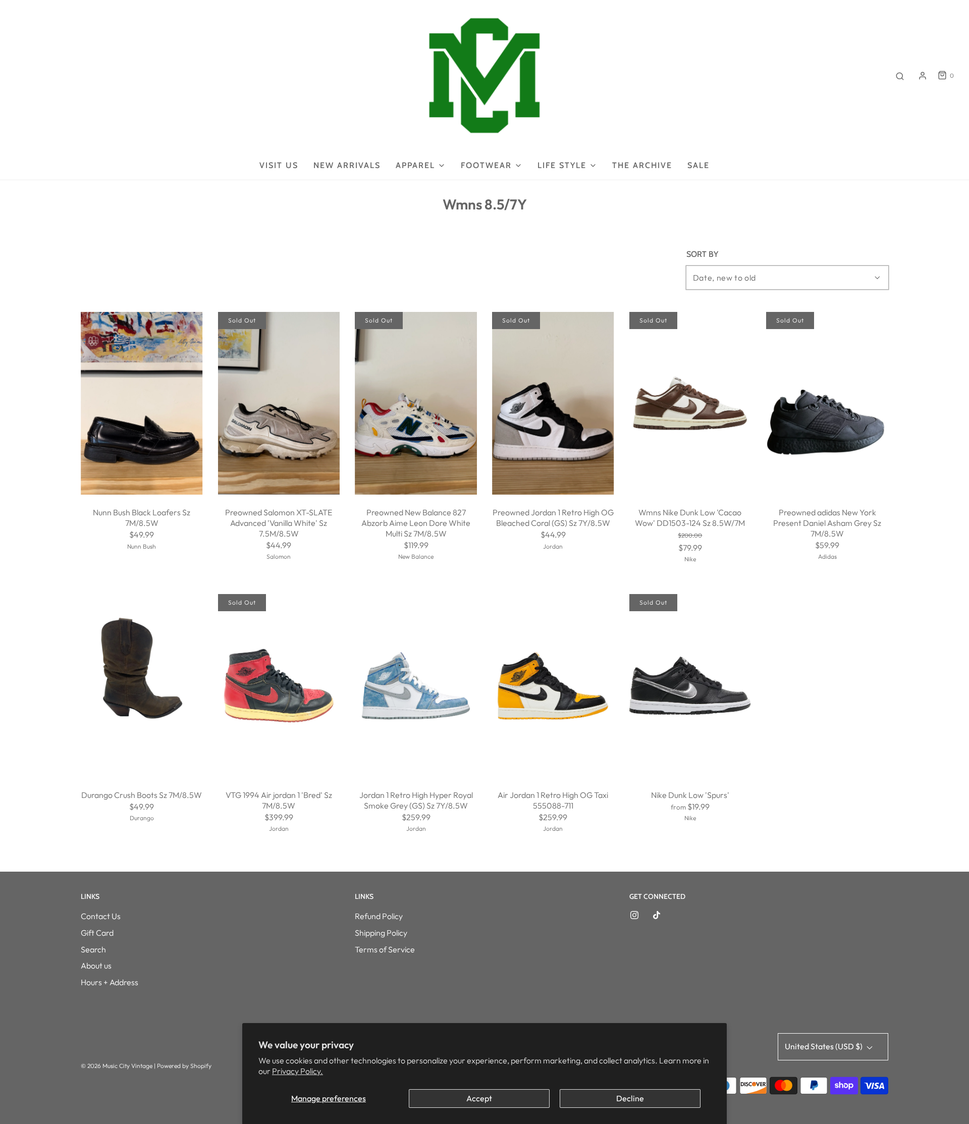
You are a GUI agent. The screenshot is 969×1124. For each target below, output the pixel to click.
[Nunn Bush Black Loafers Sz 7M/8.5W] (142, 403)
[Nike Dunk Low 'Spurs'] (690, 685)
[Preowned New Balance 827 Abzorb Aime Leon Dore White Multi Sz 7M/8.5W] (416, 403)
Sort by (702, 254)
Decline (630, 1098)
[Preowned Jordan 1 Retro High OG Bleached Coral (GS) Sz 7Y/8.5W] (553, 403)
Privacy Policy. (297, 1071)
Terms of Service (385, 949)
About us (96, 965)
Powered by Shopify (184, 1065)
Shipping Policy (381, 933)
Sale (698, 165)
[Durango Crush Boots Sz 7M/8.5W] (142, 685)
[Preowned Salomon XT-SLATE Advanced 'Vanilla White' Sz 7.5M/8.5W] (279, 403)
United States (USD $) (824, 1046)
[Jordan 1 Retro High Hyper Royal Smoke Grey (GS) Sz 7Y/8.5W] (416, 685)
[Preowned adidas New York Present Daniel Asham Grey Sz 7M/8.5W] (827, 403)
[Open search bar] (900, 75)
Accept (479, 1098)
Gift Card (97, 933)
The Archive (642, 165)
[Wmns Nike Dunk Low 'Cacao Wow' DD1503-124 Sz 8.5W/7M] (690, 403)
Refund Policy (379, 916)
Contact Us (101, 916)
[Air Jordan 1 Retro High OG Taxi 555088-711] (553, 685)
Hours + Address (109, 982)
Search (93, 949)
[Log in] (923, 75)
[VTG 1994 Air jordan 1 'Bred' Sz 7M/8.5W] (279, 685)
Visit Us (278, 165)
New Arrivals (347, 165)
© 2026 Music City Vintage (116, 1065)
